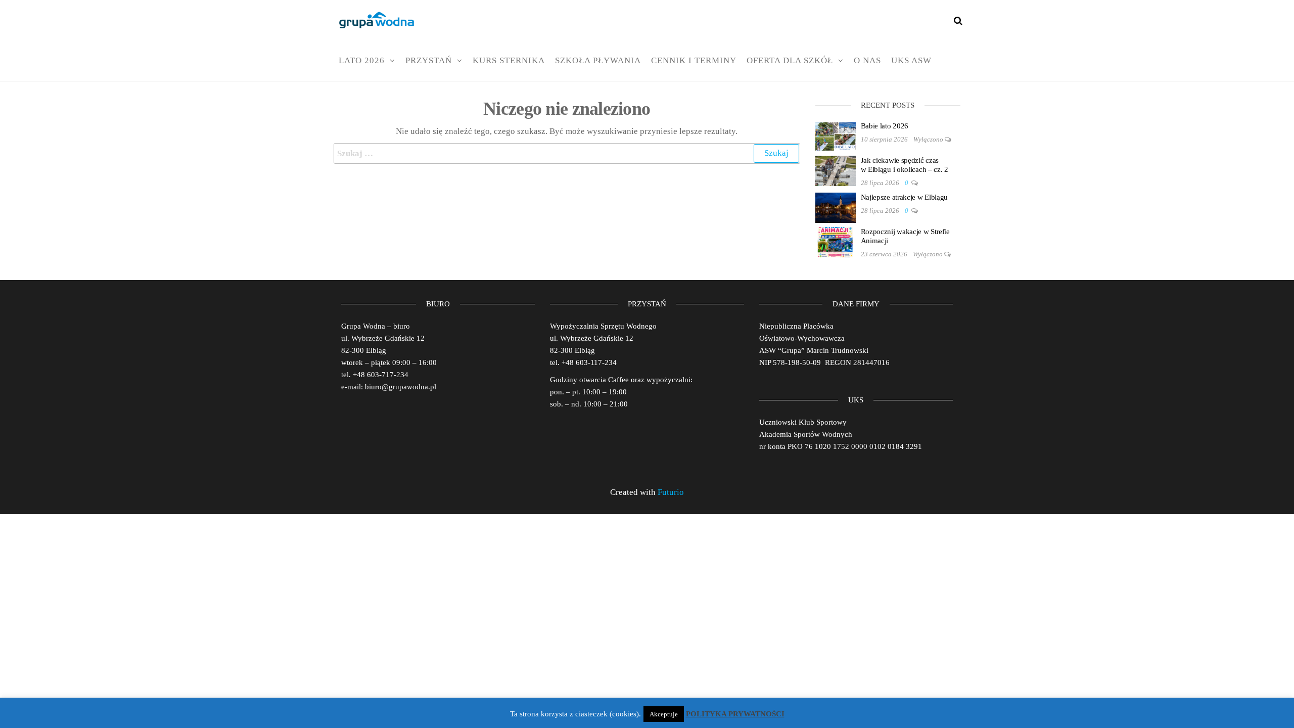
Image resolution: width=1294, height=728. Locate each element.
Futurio (671, 492)
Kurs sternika (509, 60)
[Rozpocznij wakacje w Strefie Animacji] (835, 241)
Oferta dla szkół (790, 60)
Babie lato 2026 (885, 126)
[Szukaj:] (567, 153)
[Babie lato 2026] (835, 135)
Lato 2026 (362, 60)
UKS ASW (911, 60)
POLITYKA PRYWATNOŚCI (735, 714)
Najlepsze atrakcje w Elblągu (904, 197)
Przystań (428, 60)
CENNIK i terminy (693, 60)
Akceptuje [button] (664, 714)
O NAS (867, 60)
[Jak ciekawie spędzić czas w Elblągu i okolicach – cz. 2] (835, 170)
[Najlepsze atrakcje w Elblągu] (835, 207)
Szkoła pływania (598, 60)
